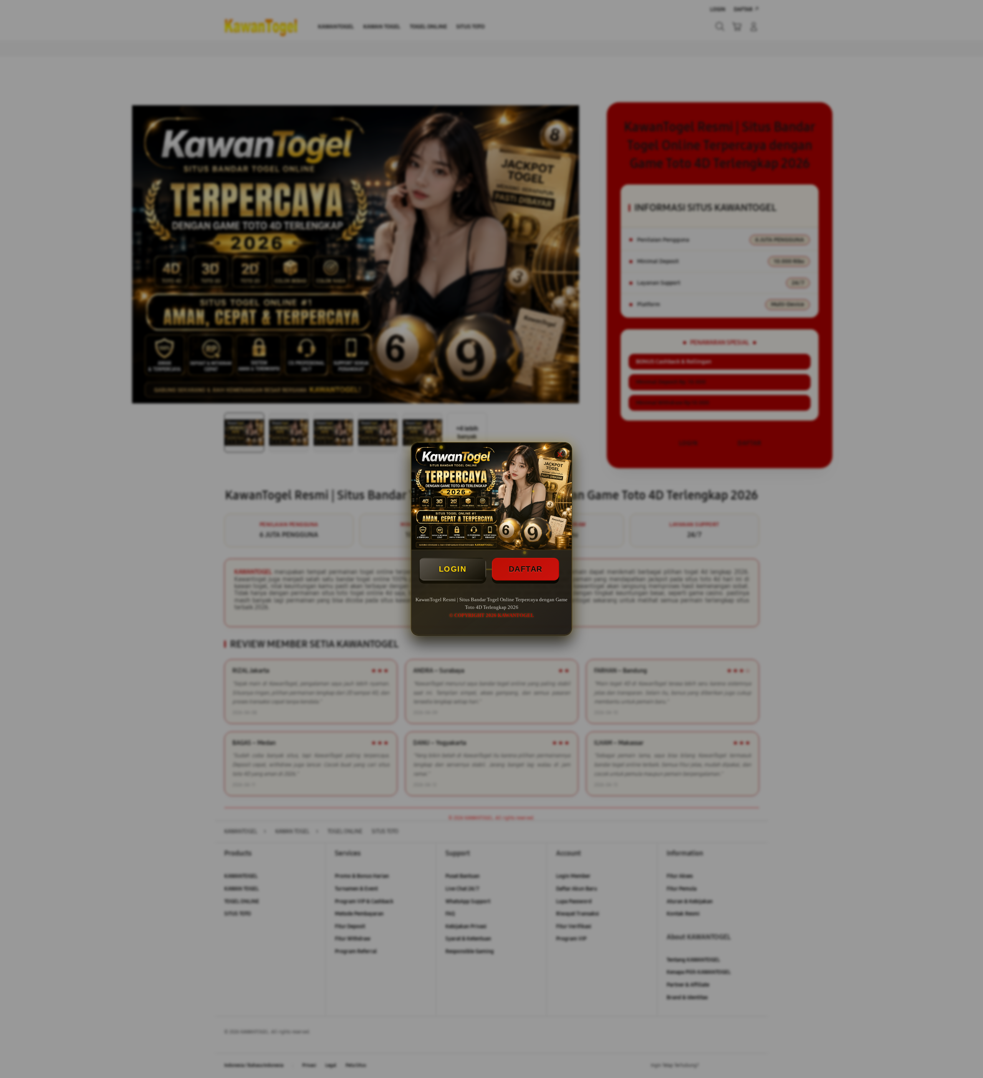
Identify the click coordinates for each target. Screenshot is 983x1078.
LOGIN (453, 569)
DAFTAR (526, 569)
